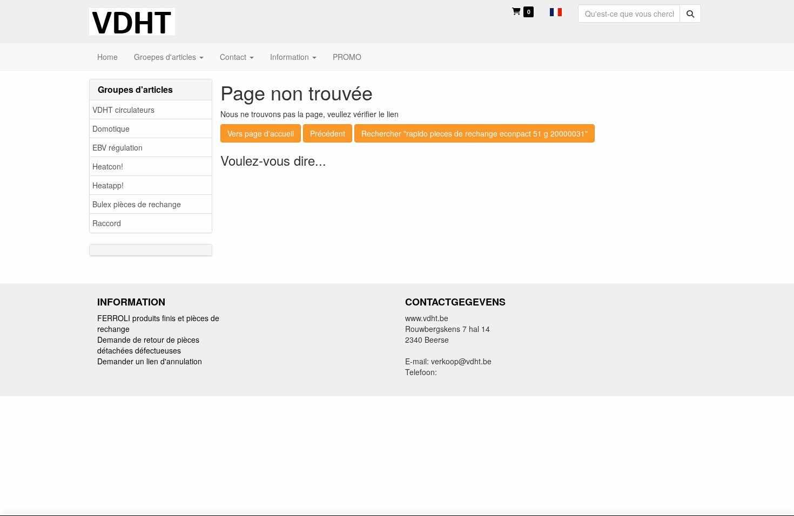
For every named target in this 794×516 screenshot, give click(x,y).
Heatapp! (108, 185)
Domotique (111, 128)
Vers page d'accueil (260, 133)
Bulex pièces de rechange (136, 204)
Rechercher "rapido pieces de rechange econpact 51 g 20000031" (474, 133)
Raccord (106, 223)
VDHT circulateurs (123, 109)
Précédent (327, 133)
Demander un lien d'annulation (149, 361)
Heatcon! (107, 166)
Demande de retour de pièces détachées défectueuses (148, 345)
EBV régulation (117, 147)
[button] (556, 11)
